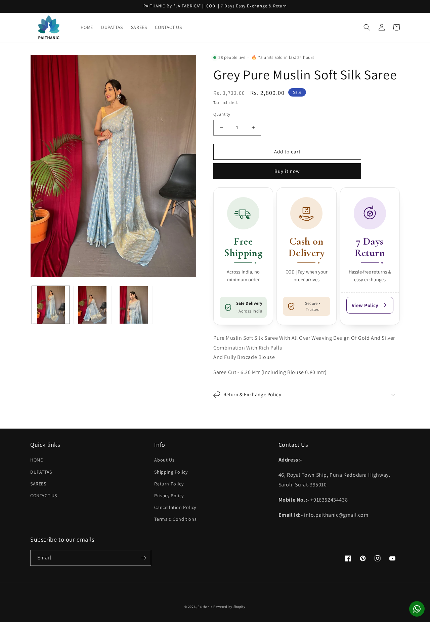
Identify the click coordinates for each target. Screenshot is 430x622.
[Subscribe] (143, 558)
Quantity (221, 114)
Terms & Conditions (175, 519)
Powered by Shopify (229, 607)
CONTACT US (43, 495)
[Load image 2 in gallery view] (92, 305)
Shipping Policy (170, 472)
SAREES (38, 484)
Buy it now (287, 171)
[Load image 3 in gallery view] (134, 305)
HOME (36, 460)
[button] (366, 27)
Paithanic (205, 607)
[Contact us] (417, 609)
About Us (164, 460)
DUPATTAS (41, 472)
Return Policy (168, 484)
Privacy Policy (168, 495)
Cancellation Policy (175, 507)
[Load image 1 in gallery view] (51, 305)
